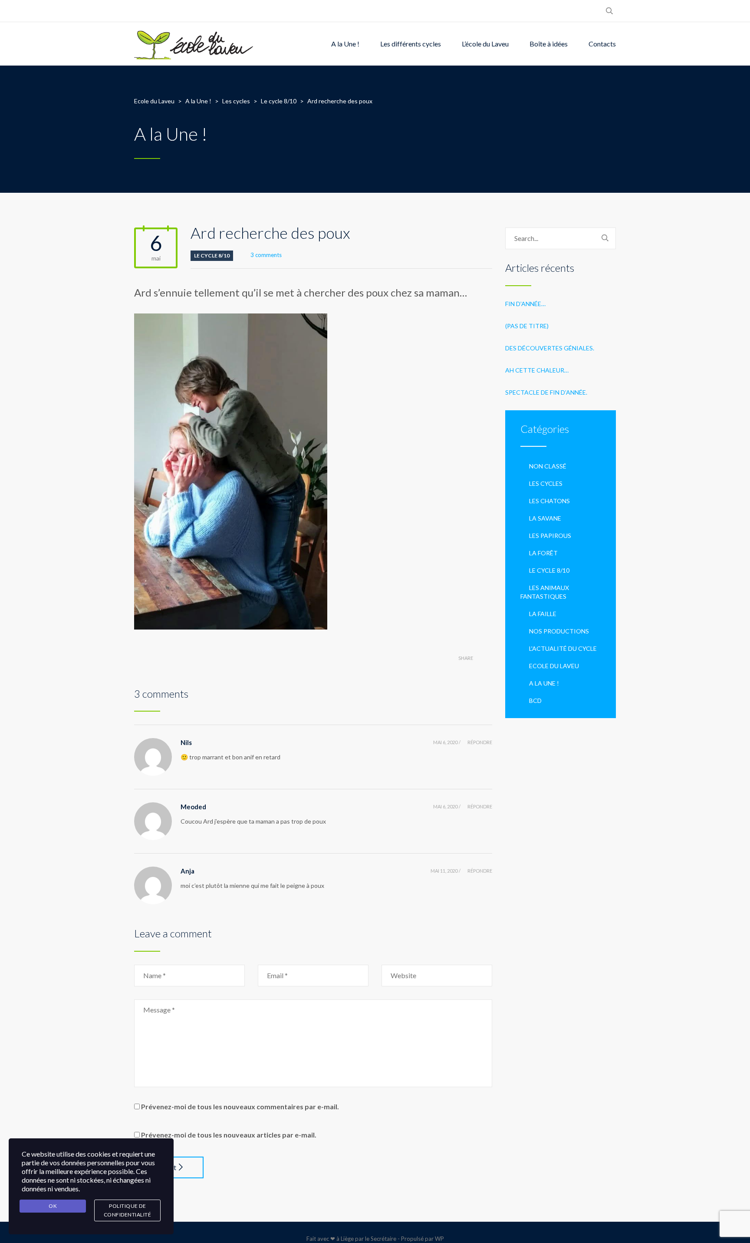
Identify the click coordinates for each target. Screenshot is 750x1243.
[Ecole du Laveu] (194, 44)
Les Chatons (549, 500)
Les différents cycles (410, 44)
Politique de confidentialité (127, 1210)
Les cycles (545, 483)
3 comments (266, 254)
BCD (535, 700)
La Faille (542, 613)
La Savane (545, 518)
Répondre (479, 742)
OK (53, 1206)
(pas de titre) (527, 326)
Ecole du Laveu (554, 665)
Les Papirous (550, 535)
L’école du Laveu (485, 44)
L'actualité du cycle (563, 648)
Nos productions (559, 631)
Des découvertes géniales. (549, 348)
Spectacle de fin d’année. (546, 392)
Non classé (547, 466)
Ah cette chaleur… (537, 370)
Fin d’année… (525, 303)
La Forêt (543, 553)
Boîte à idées (549, 44)
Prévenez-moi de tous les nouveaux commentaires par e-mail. (240, 1106)
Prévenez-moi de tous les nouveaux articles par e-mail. (228, 1135)
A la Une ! (345, 44)
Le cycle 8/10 (212, 255)
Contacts (602, 44)
